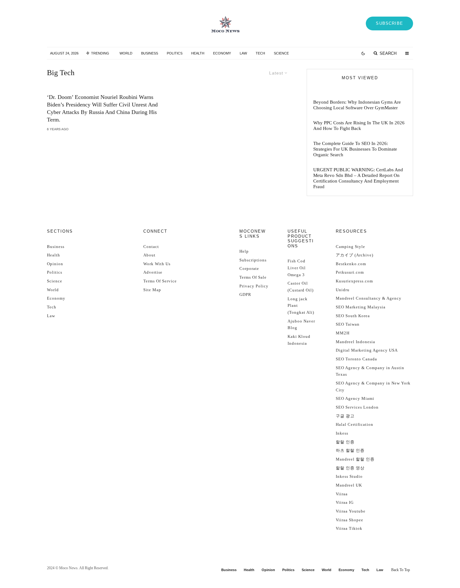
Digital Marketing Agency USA (367, 350)
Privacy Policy (253, 286)
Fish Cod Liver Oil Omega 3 (297, 268)
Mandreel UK (349, 485)
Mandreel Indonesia (355, 341)
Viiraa (342, 494)
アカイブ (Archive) (354, 255)
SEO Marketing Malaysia (361, 307)
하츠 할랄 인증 (350, 450)
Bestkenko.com (351, 263)
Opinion (55, 263)
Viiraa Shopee (349, 520)
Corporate (249, 268)
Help (244, 251)
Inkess (342, 433)
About (149, 255)
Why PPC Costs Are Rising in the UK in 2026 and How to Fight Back (359, 125)
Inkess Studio (349, 476)
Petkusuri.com (350, 272)
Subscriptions (253, 260)
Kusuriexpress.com (354, 281)
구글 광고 (345, 416)
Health (197, 53)
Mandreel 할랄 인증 (355, 459)
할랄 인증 (345, 442)
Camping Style (350, 246)
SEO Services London (357, 407)
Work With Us (157, 263)
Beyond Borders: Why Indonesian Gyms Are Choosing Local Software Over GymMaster (357, 105)
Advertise (152, 272)
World (126, 53)
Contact (151, 246)
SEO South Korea (353, 315)
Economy (222, 53)
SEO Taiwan (348, 324)
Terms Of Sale (253, 277)
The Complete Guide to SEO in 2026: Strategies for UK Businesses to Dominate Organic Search (355, 149)
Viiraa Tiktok (349, 528)
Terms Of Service (160, 281)
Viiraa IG (345, 502)
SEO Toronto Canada (356, 359)
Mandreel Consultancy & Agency (368, 298)
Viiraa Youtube (350, 511)
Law (243, 53)
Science (281, 53)
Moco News (68, 568)
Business (149, 53)
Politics (174, 53)
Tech (260, 53)
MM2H (343, 333)
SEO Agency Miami (355, 398)
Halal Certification (354, 424)
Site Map (152, 289)
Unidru (343, 289)
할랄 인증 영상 (350, 468)
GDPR (245, 294)
